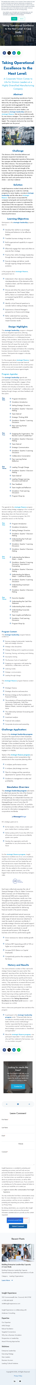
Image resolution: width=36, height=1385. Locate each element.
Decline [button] (22, 18)
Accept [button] (14, 18)
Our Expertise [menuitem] (6, 1322)
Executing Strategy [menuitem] (7, 1354)
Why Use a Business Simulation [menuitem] (11, 1335)
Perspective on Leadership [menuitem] (10, 1338)
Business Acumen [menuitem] (7, 1360)
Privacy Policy (18, 1376)
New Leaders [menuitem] (6, 1357)
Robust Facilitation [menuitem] (7, 1329)
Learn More (7, 1280)
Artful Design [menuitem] (6, 1325)
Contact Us (18, 1087)
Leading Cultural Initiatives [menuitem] (10, 1363)
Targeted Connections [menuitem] (9, 1332)
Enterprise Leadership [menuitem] (9, 1351)
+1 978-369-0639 (7, 1300)
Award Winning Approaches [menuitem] (11, 1341)
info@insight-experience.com (11, 1304)
